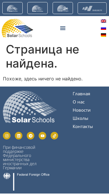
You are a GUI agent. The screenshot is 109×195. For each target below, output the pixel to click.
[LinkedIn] (18, 135)
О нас (79, 102)
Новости (82, 110)
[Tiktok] (54, 135)
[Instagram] (6, 135)
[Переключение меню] (63, 28)
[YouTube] (42, 135)
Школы (80, 118)
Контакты (83, 126)
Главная (81, 93)
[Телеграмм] (30, 135)
